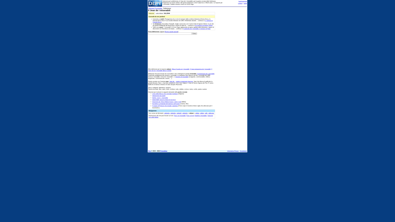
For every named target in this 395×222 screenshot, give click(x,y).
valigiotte (173, 113)
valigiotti (179, 113)
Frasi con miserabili (180, 115)
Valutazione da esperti (158, 96)
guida (245, 3)
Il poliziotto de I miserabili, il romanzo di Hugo (196, 28)
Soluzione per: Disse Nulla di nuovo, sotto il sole (166, 102)
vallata (197, 113)
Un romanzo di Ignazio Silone (204, 25)
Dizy (149, 151)
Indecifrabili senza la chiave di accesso (164, 100)
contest (240, 3)
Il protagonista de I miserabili (205, 74)
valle (206, 113)
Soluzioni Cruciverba (155, 8)
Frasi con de (190, 115)
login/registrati (243, 1)
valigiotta (167, 113)
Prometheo (163, 151)
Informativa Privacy (233, 151)
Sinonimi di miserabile (181, 77)
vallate (202, 113)
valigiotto (185, 113)
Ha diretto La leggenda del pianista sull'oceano (166, 104)
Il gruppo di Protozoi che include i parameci (165, 106)
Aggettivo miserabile (201, 115)
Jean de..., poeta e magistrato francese (181, 81)
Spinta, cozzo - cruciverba (160, 98)
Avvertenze (243, 151)
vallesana (211, 113)
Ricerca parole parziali (171, 31)
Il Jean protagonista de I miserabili (200, 69)
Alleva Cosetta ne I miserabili (180, 69)
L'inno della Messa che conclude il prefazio (165, 94)
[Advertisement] (231, 38)
